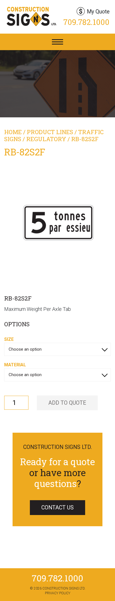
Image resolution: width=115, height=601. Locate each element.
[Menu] (57, 42)
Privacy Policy (57, 593)
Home (13, 132)
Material (15, 364)
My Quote (98, 11)
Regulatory (46, 139)
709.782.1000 (86, 22)
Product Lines (50, 132)
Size (9, 339)
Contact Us (57, 507)
